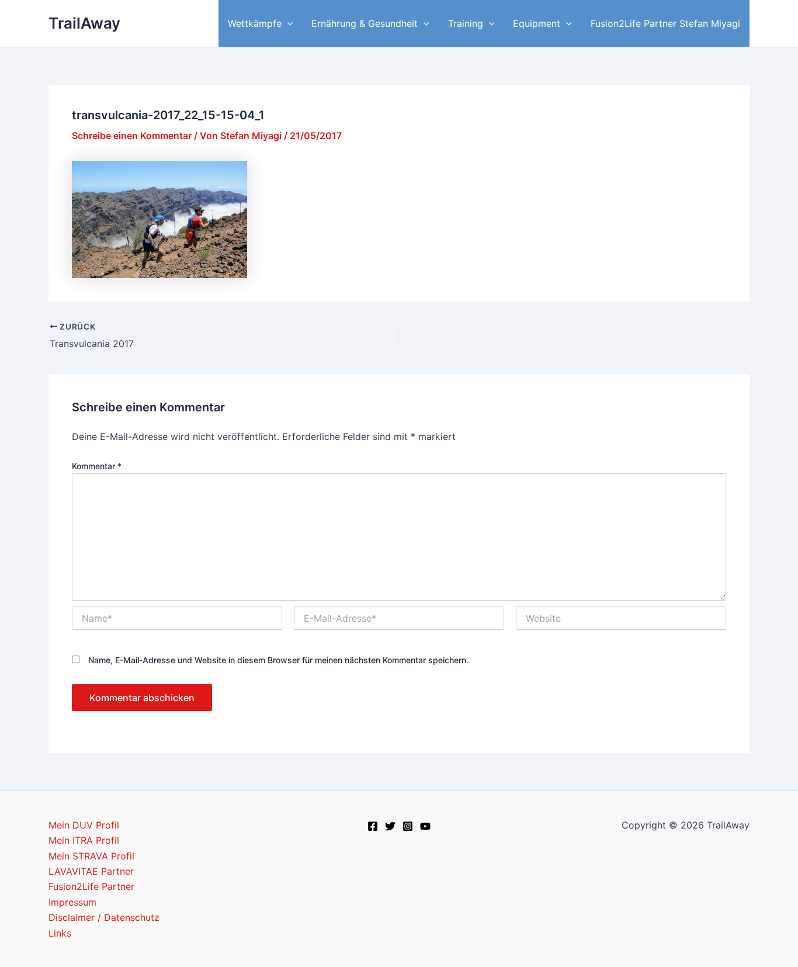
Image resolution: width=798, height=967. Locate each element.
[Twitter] (390, 826)
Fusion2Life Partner (91, 886)
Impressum (72, 902)
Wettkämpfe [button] (255, 23)
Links (59, 933)
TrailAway (84, 23)
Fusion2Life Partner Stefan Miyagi (665, 23)
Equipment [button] (536, 23)
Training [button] (465, 23)
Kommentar (97, 466)
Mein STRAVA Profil (91, 856)
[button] (287, 23)
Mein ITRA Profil (83, 840)
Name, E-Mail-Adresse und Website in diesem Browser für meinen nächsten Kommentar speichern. (278, 660)
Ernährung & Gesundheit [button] (364, 23)
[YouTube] (425, 826)
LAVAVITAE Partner (91, 871)
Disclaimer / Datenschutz (103, 917)
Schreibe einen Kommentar (132, 135)
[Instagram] (408, 826)
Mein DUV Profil (83, 825)
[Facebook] (372, 826)
